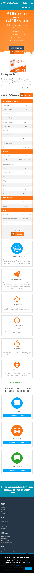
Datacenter (4, 523)
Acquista (19, 52)
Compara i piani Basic (17, 415)
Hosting (3, 509)
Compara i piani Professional (17, 470)
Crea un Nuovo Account (7, 552)
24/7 (6, 540)
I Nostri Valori (4, 521)
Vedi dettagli (16, 48)
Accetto (28, 569)
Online (6, 536)
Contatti (7, 542)
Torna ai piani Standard (17, 382)
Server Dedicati (5, 513)
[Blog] (26, 7)
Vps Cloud (4, 511)
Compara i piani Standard (17, 442)
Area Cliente (4, 550)
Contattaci (4, 528)
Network (3, 525)
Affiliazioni (4, 527)
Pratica (7, 538)
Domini (3, 507)
